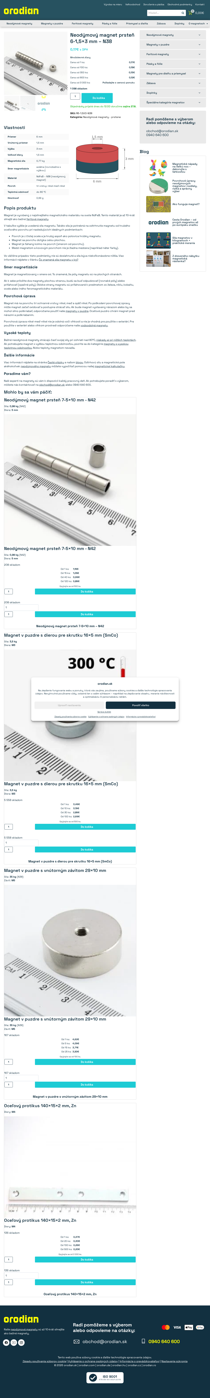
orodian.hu (119, 1365)
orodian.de (103, 1365)
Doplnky (179, 23)
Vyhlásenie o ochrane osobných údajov (106, 716)
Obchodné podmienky (180, 4)
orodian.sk (70, 1365)
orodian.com (87, 1365)
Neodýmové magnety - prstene (102, 117)
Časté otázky (56, 362)
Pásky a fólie (109, 23)
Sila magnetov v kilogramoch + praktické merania (183, 240)
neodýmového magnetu (36, 366)
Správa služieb (104, 712)
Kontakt (199, 4)
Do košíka (99, 98)
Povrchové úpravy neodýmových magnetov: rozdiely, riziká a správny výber (184, 186)
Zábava (161, 23)
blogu (79, 362)
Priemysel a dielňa (137, 23)
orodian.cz (134, 1365)
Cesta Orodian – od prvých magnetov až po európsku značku (185, 222)
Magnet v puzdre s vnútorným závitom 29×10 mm (70, 1097)
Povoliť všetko (140, 705)
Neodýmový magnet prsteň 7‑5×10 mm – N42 (70, 626)
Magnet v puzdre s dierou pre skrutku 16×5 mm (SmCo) (70, 861)
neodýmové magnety (24, 1329)
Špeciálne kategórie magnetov (166, 102)
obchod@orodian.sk (52, 384)
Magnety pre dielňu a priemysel (166, 73)
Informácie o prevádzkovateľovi (141, 716)
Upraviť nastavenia (69, 705)
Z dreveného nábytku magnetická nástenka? (185, 259)
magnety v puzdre (77, 311)
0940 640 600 (157, 135)
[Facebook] (6, 1342)
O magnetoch (197, 23)
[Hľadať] (183, 13)
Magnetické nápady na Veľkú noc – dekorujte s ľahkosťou (184, 168)
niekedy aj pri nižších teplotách (116, 340)
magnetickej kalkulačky (110, 366)
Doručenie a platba (153, 4)
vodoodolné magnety (94, 325)
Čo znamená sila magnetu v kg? (58, 259)
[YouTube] (13, 1342)
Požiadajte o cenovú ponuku (119, 82)
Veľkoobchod (132, 4)
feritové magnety (37, 219)
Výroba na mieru (113, 4)
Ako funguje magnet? (186, 204)
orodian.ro (149, 1365)
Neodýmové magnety (19, 23)
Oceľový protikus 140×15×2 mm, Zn (70, 1294)
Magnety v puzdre (52, 23)
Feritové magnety (82, 23)
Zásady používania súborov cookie (70, 716)
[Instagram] (21, 1342)
